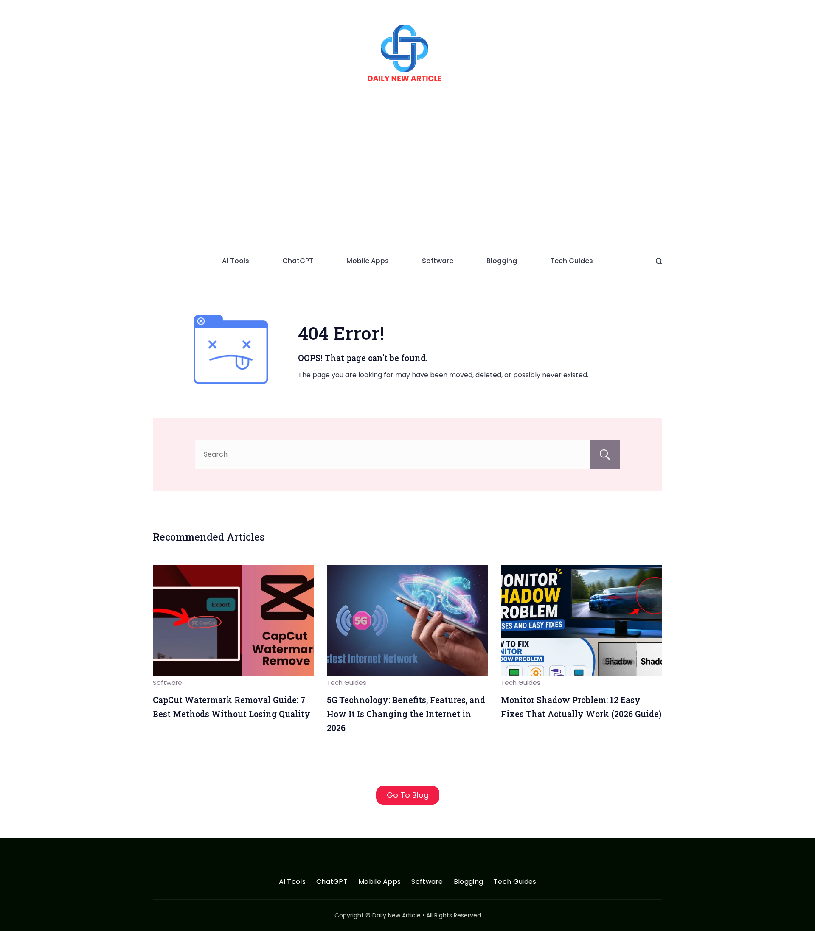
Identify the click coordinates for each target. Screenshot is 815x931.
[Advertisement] (407, 184)
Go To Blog (408, 795)
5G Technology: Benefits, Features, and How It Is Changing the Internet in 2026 (406, 714)
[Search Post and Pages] (659, 261)
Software (437, 261)
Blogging (501, 261)
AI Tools (235, 261)
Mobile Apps (367, 261)
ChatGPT (297, 261)
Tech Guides (571, 261)
